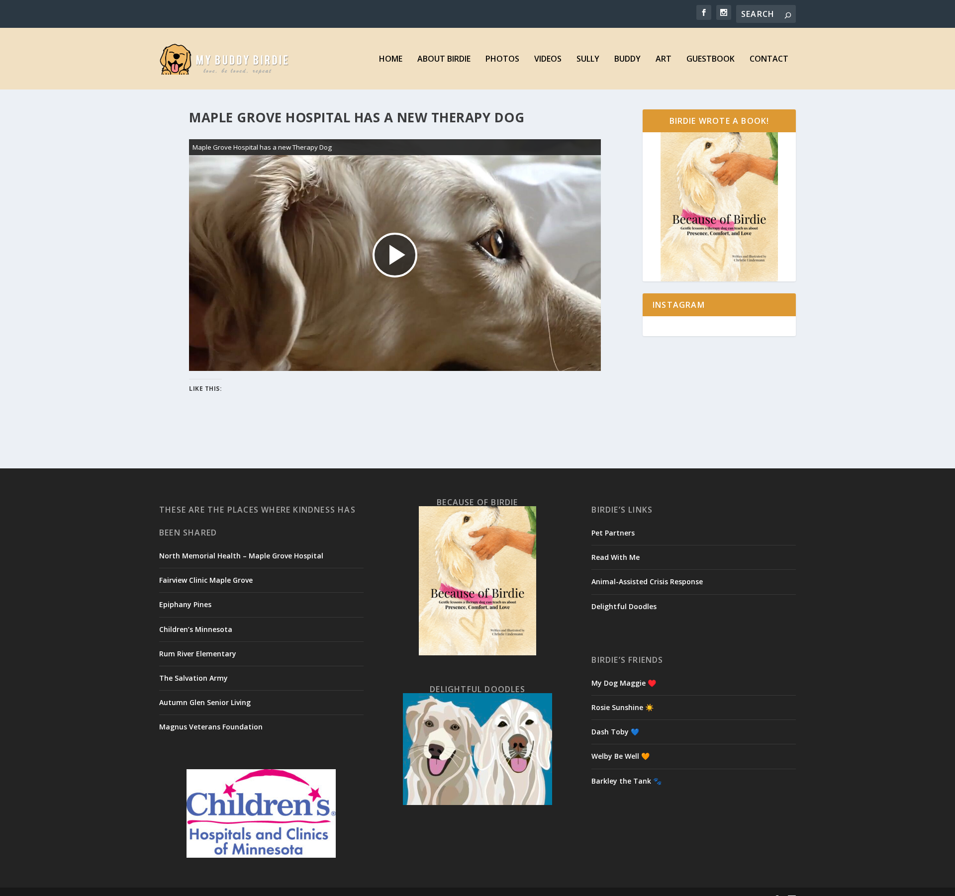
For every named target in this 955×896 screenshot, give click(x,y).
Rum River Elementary (197, 653)
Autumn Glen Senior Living (205, 702)
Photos (502, 59)
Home (390, 59)
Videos (548, 59)
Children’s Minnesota (195, 629)
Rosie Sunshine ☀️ (622, 707)
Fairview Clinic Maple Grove (206, 580)
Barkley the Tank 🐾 (626, 781)
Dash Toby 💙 (615, 731)
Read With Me (615, 557)
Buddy (627, 59)
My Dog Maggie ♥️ (623, 683)
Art (663, 59)
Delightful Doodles (624, 606)
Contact (769, 59)
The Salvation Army (193, 678)
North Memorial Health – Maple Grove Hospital (241, 555)
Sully (587, 59)
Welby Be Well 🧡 (620, 756)
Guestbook (710, 59)
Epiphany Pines (185, 604)
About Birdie (444, 59)
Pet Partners (613, 533)
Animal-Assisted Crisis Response (647, 581)
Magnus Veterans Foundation (211, 726)
